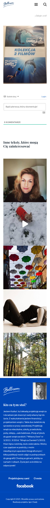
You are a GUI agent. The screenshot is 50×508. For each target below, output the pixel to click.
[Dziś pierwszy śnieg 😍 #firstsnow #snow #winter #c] (25, 224)
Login (43, 96)
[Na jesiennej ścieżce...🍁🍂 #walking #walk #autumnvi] (25, 354)
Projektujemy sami (18, 478)
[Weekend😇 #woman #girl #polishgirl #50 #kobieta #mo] (25, 311)
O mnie (38, 478)
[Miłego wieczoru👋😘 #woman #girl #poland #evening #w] (25, 180)
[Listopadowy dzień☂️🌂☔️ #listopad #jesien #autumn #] (25, 267)
